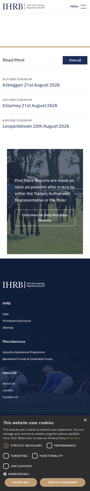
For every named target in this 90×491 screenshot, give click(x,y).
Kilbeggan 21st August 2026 (31, 85)
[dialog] (45, 453)
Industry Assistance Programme (24, 352)
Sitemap (8, 328)
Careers (8, 390)
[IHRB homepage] (23, 6)
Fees (6, 314)
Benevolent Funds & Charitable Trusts (28, 359)
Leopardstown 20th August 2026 (36, 126)
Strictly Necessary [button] (62, 482)
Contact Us (10, 397)
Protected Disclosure (17, 321)
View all (75, 60)
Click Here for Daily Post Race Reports (45, 218)
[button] (45, 474)
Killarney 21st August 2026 (30, 105)
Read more (73, 438)
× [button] (85, 420)
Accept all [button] (21, 482)
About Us (9, 383)
